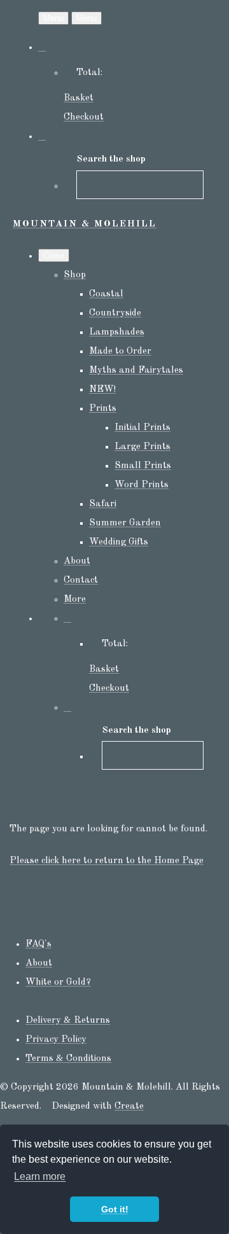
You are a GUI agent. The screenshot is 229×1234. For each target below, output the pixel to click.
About (77, 561)
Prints (102, 408)
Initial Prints (142, 428)
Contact (81, 580)
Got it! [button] (114, 1209)
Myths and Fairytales (136, 370)
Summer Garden (125, 523)
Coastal (106, 294)
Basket (79, 98)
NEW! (102, 389)
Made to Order (120, 351)
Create (129, 1106)
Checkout (84, 117)
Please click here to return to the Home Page (107, 861)
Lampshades (116, 332)
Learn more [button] (40, 1176)
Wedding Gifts (118, 542)
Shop (75, 275)
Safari (102, 504)
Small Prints (142, 466)
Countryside (115, 313)
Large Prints (142, 447)
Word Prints (141, 485)
